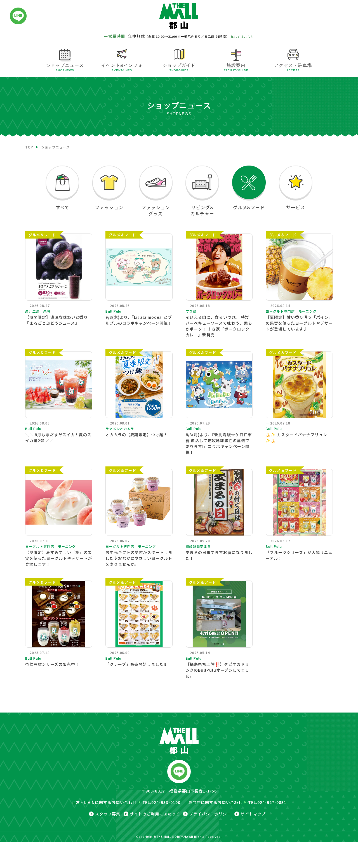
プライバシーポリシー (210, 814)
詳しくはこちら (242, 36)
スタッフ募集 (107, 814)
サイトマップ (253, 814)
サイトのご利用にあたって (155, 814)
